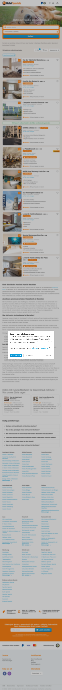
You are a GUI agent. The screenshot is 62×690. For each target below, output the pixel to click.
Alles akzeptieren (16, 355)
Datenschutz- (34, 348)
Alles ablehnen (29, 355)
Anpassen (48, 355)
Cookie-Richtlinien (44, 348)
